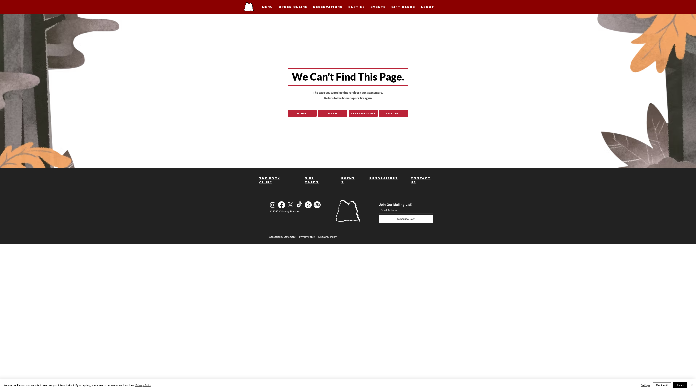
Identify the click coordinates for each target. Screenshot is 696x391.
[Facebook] (281, 204)
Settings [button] (645, 385)
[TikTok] (299, 204)
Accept (680, 385)
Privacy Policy (143, 385)
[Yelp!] (308, 204)
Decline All (662, 385)
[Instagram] (272, 204)
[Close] (691, 385)
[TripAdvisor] (317, 204)
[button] (267, 6)
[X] (290, 204)
